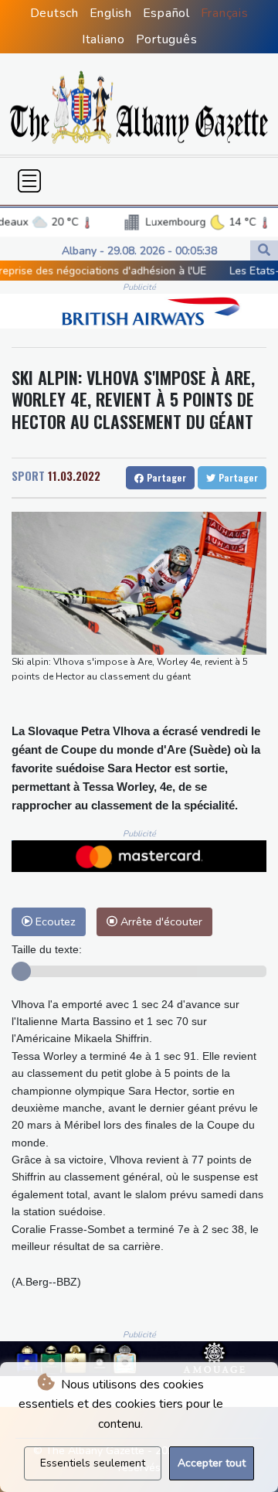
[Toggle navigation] (29, 180)
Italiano (103, 39)
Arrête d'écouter (159, 921)
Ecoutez (54, 921)
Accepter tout (212, 1463)
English (111, 13)
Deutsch (54, 13)
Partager (165, 477)
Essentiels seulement (92, 1463)
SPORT (28, 475)
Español (166, 13)
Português (167, 39)
